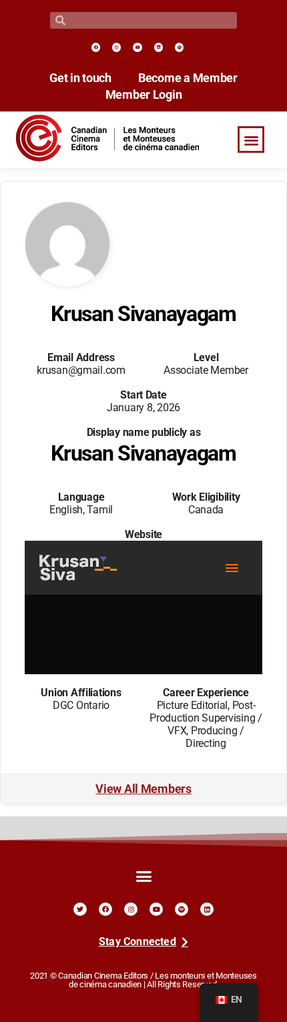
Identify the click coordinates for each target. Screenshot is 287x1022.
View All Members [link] (143, 789)
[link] (95, 47)
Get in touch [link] (80, 78)
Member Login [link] (143, 94)
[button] (251, 140)
